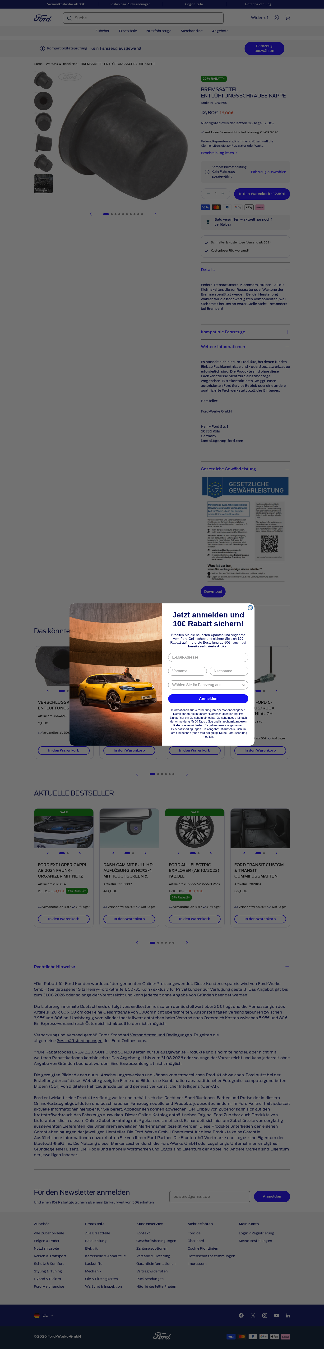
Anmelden (208, 699)
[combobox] (206, 685)
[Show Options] (243, 685)
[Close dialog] (250, 607)
